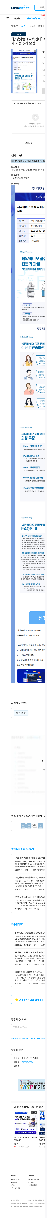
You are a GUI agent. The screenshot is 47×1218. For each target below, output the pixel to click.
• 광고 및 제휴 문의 (33, 1179)
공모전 (32, 25)
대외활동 (14, 25)
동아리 (41, 25)
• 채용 (13, 1185)
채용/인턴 (17, 18)
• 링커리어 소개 (15, 1179)
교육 (23, 25)
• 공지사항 (14, 1182)
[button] (35, 51)
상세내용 (28, 143)
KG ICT (16, 1144)
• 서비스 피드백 (32, 1185)
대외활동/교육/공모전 (32, 18)
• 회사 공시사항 (15, 1188)
